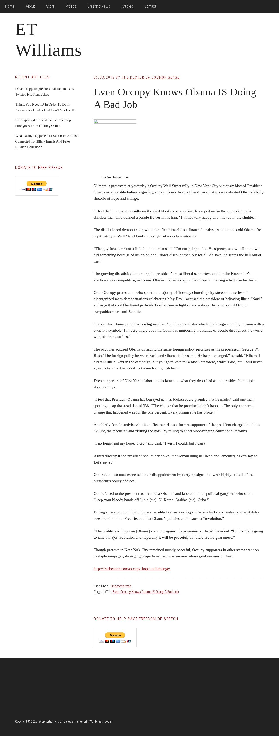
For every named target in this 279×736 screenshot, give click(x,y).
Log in (108, 721)
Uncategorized (121, 586)
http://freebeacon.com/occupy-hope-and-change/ (132, 569)
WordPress (96, 721)
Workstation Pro (49, 721)
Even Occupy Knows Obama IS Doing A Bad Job (146, 592)
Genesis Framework (75, 721)
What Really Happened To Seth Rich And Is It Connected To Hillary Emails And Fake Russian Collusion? (47, 141)
